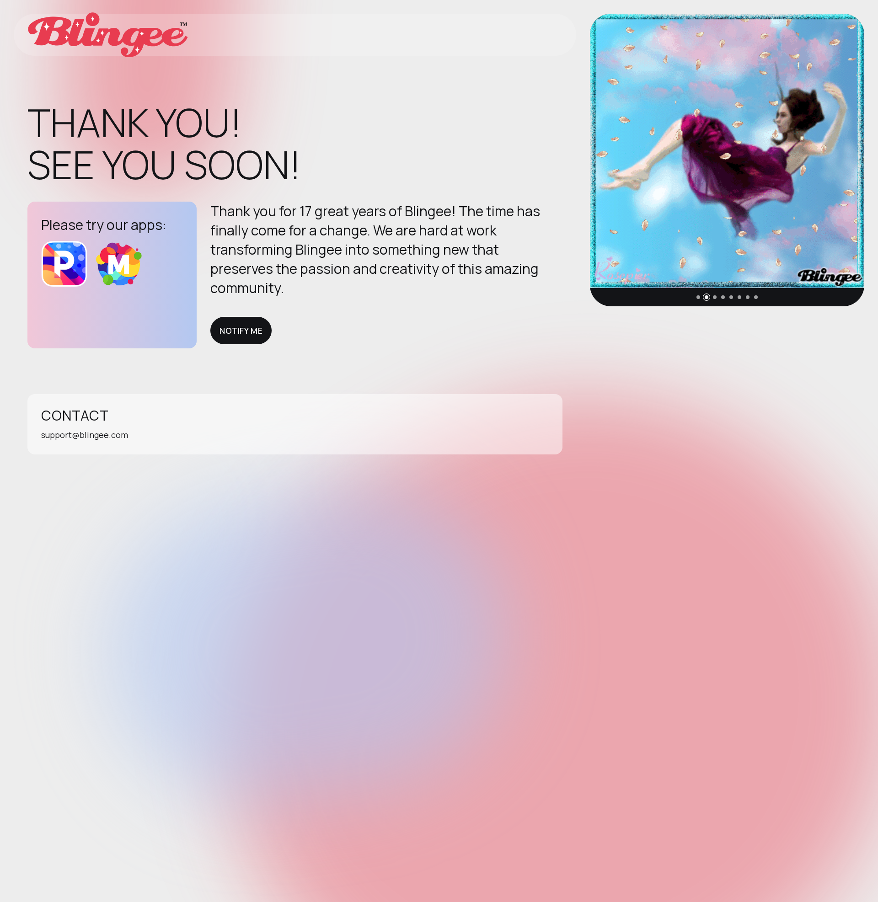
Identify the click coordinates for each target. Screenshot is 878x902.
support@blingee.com (84, 434)
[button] (698, 297)
